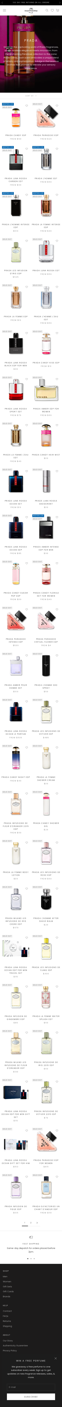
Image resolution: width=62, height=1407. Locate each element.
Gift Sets (7, 1286)
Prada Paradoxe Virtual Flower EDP (46, 640)
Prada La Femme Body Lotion (16, 873)
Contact (7, 1310)
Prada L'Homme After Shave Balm (46, 919)
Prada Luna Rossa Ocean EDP (16, 548)
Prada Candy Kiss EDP (46, 362)
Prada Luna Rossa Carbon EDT (16, 180)
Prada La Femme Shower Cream (46, 778)
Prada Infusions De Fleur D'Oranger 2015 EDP (16, 826)
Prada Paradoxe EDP (46, 135)
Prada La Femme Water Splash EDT (46, 1017)
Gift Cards (8, 1291)
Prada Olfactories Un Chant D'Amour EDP (46, 1208)
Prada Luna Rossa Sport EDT (16, 410)
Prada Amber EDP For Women (46, 410)
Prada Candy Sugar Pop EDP (16, 594)
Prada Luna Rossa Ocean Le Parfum (16, 732)
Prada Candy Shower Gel (46, 824)
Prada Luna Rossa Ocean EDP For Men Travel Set (15, 970)
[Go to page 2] (37, 1223)
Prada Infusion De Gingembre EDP (16, 1017)
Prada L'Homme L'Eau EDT (46, 318)
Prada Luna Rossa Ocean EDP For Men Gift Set (16, 1114)
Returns (7, 1321)
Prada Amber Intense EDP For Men (46, 548)
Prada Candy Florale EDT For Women (46, 594)
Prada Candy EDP (15, 135)
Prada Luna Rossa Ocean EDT (16, 502)
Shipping (7, 1326)
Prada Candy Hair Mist (46, 455)
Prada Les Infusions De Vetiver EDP (46, 732)
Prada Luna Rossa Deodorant (46, 502)
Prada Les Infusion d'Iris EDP (15, 272)
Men (5, 1276)
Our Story (8, 1340)
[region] (31, 1245)
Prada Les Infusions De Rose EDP (46, 873)
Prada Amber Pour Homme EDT (16, 686)
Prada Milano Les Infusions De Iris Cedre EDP (15, 921)
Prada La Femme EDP (16, 316)
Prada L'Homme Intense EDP (16, 226)
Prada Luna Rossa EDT (46, 270)
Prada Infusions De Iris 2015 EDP (46, 1063)
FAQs (5, 1316)
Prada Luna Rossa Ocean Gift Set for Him (16, 1161)
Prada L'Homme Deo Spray (46, 686)
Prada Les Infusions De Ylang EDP (46, 968)
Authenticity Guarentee (15, 1345)
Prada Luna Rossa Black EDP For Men (16, 364)
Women (7, 1281)
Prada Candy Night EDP (16, 777)
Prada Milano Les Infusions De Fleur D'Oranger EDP (15, 1065)
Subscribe (31, 1396)
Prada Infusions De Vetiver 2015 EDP (46, 1112)
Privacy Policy (10, 1350)
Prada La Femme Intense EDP (46, 226)
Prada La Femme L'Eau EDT (16, 456)
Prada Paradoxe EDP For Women (46, 1161)
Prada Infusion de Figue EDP (16, 1208)
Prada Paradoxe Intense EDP (16, 640)
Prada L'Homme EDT (46, 178)
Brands (6, 1296)
